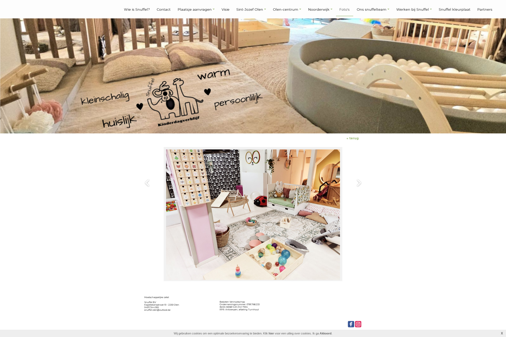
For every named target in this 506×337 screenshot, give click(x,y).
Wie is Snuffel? (137, 9)
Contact (164, 9)
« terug (352, 138)
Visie (225, 9)
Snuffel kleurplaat (454, 9)
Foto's (344, 9)
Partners (484, 9)
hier (271, 333)
